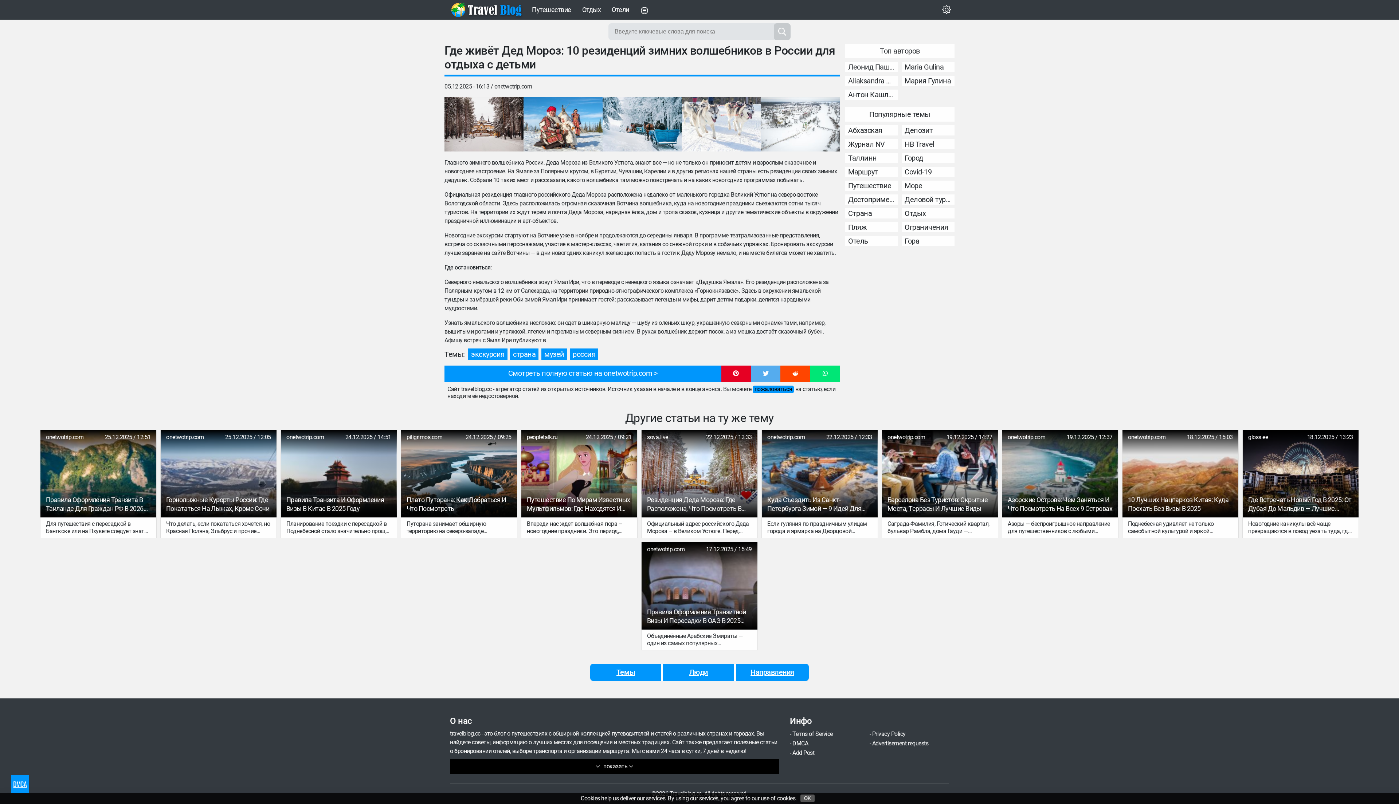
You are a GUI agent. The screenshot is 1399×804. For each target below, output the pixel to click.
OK (807, 798)
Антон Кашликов (873, 94)
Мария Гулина (928, 80)
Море (913, 185)
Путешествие (551, 9)
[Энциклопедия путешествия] (486, 10)
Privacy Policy (889, 733)
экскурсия (488, 354)
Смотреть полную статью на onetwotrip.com (580, 373)
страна (524, 354)
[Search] (782, 31)
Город (914, 158)
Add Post (803, 752)
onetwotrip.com (513, 86)
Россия (584, 354)
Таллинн (862, 158)
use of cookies (778, 798)
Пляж (857, 227)
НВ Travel (919, 144)
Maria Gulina (924, 67)
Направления (772, 672)
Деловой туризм (930, 199)
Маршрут (863, 172)
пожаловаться (773, 389)
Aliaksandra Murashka (873, 80)
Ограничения (926, 227)
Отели (620, 9)
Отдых (591, 9)
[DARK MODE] (946, 9)
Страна (860, 213)
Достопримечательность (873, 199)
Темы (625, 672)
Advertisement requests (900, 743)
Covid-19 (918, 172)
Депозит (919, 130)
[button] (736, 374)
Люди (698, 672)
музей (554, 354)
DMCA (800, 743)
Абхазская (865, 130)
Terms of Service (812, 733)
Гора (912, 241)
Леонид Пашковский (873, 67)
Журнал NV (866, 144)
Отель (858, 241)
